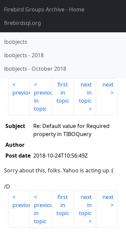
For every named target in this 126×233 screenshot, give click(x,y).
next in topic (85, 92)
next (108, 84)
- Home (44, 9)
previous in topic (43, 100)
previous (21, 92)
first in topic (62, 92)
